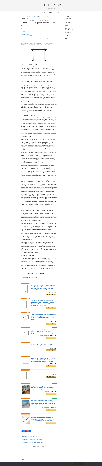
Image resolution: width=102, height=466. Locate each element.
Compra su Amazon (51, 294)
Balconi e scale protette (26, 30)
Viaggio (66, 38)
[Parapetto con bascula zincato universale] (26, 375)
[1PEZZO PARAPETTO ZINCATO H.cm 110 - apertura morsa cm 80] (26, 348)
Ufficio (66, 36)
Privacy (22, 459)
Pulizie (66, 34)
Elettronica (67, 28)
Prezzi (23, 32)
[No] (100, 463)
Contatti (22, 455)
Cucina (66, 25)
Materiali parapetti (25, 31)
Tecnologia (67, 35)
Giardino (67, 31)
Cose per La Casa (51, 4)
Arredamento (67, 22)
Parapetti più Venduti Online (27, 35)
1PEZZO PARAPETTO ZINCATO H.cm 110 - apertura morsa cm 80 (42, 345)
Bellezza (67, 24)
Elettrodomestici (68, 26)
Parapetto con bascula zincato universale (40, 372)
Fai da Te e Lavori (41, 446)
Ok (75, 463)
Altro (66, 19)
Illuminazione (68, 32)
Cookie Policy (23, 457)
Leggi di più (81, 463)
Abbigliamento (68, 18)
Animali (66, 21)
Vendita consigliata (25, 34)
